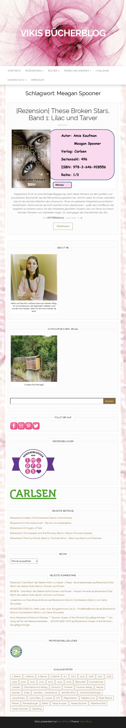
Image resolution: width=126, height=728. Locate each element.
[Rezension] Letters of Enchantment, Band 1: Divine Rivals (41, 518)
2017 (100, 676)
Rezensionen (33, 70)
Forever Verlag (84, 687)
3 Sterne (29, 676)
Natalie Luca (88, 698)
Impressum (37, 80)
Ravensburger (30, 703)
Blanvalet (80, 681)
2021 (32, 681)
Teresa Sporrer (79, 703)
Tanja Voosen (59, 703)
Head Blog (85, 721)
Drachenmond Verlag (35, 687)
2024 (59, 681)
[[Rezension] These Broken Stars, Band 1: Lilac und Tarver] (63, 158)
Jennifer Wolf (68, 692)
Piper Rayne (105, 698)
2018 (108, 676)
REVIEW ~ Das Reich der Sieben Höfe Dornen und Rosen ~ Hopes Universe (50, 591)
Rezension (62, 125)
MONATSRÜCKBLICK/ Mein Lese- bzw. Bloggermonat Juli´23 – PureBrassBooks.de (54, 608)
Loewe (48, 698)
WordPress (63, 721)
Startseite (14, 70)
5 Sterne (55, 676)
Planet (15, 703)
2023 (50, 681)
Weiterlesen (63, 226)
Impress (16, 692)
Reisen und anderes (77, 70)
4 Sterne (42, 676)
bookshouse (96, 681)
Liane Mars (35, 698)
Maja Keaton (70, 698)
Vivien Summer (20, 708)
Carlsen (16, 687)
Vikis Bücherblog (63, 33)
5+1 (65, 676)
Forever (68, 687)
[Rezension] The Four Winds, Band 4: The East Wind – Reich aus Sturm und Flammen (56, 538)
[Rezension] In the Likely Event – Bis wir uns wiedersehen (40, 523)
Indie (26, 692)
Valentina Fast (98, 703)
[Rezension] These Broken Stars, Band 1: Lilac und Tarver (63, 114)
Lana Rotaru (18, 698)
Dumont (55, 687)
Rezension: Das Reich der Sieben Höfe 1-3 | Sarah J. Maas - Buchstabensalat (51, 582)
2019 (14, 681)
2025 (68, 681)
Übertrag (37, 708)
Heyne (99, 687)
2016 (91, 676)
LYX (58, 698)
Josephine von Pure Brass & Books (29, 600)
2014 (73, 676)
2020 (23, 681)
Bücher (53, 70)
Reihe (45, 703)
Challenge (102, 70)
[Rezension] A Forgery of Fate (26, 528)
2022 (41, 681)
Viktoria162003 (56, 218)
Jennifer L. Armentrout (45, 692)
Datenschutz (16, 80)
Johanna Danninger (90, 692)
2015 (82, 676)
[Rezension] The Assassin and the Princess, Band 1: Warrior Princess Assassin (51, 533)
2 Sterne (16, 676)
